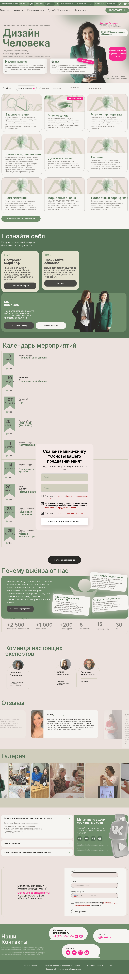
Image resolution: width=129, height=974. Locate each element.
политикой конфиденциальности (60, 508)
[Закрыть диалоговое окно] (125, 4)
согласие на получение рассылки (68, 513)
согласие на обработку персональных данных (66, 497)
